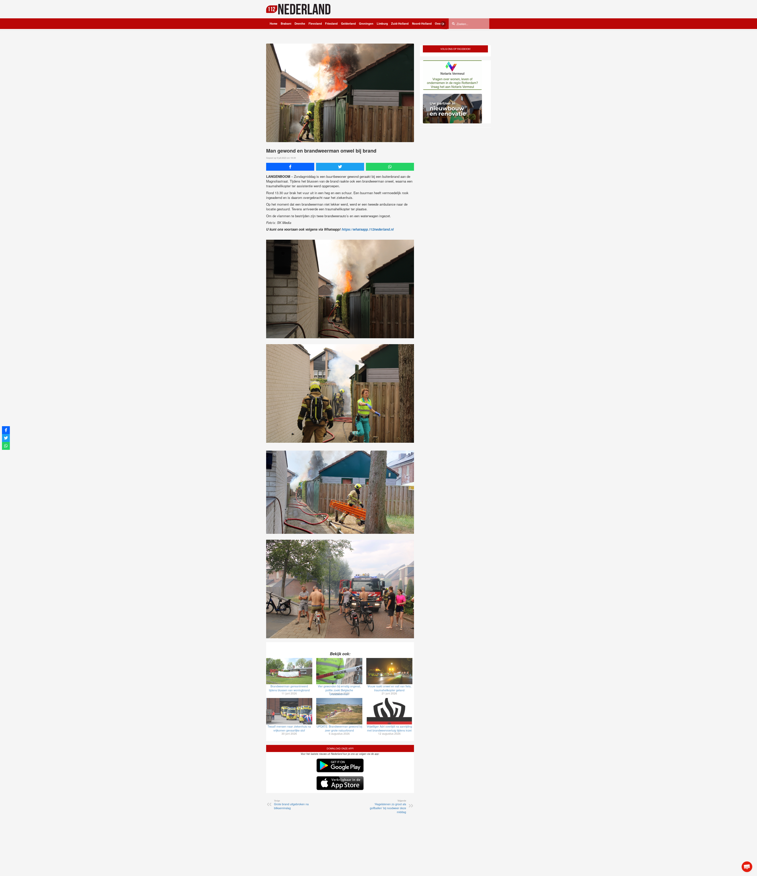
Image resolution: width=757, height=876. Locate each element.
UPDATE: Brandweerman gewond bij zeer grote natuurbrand (339, 728)
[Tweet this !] (340, 167)
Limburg (382, 23)
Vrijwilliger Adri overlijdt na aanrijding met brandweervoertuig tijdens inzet (389, 728)
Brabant (286, 23)
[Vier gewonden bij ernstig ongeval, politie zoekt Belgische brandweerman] (339, 671)
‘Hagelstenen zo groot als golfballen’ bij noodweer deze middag (388, 806)
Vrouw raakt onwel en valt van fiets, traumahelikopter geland (389, 688)
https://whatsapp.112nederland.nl (368, 229)
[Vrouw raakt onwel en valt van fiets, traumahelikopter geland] (389, 671)
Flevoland (315, 23)
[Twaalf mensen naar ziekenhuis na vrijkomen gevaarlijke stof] (289, 711)
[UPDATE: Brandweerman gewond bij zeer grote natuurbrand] (339, 711)
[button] (747, 866)
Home (273, 23)
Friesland (331, 23)
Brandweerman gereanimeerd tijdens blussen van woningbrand (289, 688)
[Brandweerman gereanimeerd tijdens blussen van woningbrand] (289, 671)
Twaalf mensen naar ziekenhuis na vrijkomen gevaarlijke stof (289, 728)
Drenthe (300, 23)
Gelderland (348, 23)
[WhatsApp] (390, 167)
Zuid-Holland (400, 23)
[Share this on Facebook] (290, 167)
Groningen (366, 23)
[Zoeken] (453, 23)
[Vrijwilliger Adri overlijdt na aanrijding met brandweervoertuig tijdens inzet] (389, 711)
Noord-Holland (422, 23)
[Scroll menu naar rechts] (443, 24)
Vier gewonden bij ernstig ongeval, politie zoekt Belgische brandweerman (339, 690)
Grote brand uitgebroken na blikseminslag (291, 804)
